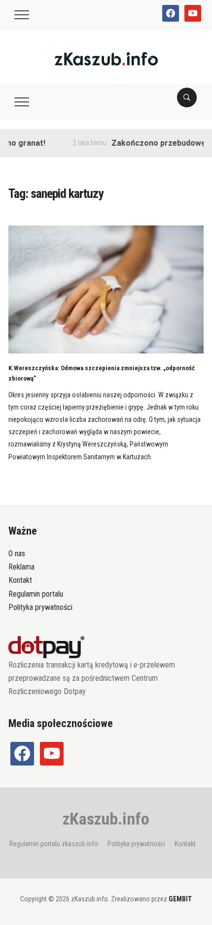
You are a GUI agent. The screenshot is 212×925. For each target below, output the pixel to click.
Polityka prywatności (40, 607)
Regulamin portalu (35, 594)
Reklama (21, 567)
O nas (16, 553)
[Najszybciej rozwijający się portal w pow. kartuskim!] (106, 58)
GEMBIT (180, 899)
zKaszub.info (106, 819)
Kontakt (20, 580)
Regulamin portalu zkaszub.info (53, 844)
